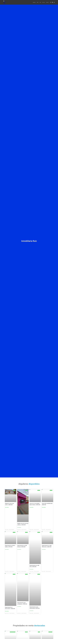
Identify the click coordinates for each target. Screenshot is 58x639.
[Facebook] (52, 2)
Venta (37, 2)
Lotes (40, 2)
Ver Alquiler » (7, 507)
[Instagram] (50, 2)
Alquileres (34, 2)
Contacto (47, 2)
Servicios (43, 2)
